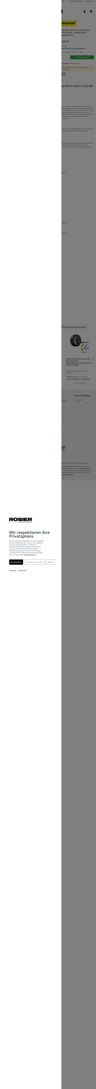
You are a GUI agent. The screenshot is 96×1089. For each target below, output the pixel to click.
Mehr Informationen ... (30, 555)
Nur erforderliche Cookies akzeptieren (34, 562)
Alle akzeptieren (16, 562)
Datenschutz (22, 570)
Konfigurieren (50, 562)
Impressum (13, 570)
